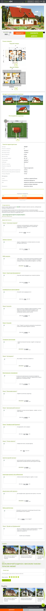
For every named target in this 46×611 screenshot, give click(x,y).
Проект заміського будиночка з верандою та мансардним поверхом (10, 557)
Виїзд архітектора (8, 508)
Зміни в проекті (7, 239)
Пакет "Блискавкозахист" (10, 391)
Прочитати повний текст (7, 216)
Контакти (30, 1)
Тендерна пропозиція (9, 339)
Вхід (36, 1)
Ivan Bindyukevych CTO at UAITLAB (33, 607)
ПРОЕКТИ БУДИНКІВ (18, 2)
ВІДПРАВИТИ (6, 580)
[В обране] (44, 33)
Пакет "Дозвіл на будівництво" (11, 526)
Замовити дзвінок (34, 34)
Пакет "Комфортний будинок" (11, 424)
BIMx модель (6, 256)
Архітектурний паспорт (9, 458)
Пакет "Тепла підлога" (9, 441)
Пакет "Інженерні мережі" (10, 223)
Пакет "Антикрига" (8, 356)
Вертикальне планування (10, 373)
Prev (4, 18)
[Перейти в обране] (41, 1)
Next (42, 18)
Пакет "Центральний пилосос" (11, 408)
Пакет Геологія (7, 306)
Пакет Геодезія (7, 323)
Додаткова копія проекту (10, 491)
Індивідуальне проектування (11, 289)
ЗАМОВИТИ (19, 33)
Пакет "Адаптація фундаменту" (12, 273)
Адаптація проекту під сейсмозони (13, 474)
